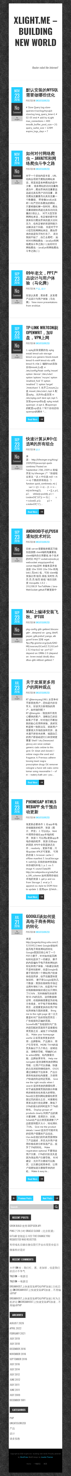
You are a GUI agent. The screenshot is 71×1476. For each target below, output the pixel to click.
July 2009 (15, 1395)
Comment (17, 112)
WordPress (24, 1457)
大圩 (12, 1267)
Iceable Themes (47, 1457)
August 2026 (17, 1323)
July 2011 (14, 1384)
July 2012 (15, 1374)
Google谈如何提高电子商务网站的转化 (40, 921)
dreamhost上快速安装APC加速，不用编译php (35, 1291)
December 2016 (18, 1349)
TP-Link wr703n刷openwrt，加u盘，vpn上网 (42, 332)
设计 (43, 288)
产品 (38, 288)
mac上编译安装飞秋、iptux (42, 613)
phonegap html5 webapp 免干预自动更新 (41, 806)
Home (29, 1464)
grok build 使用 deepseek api (25, 1225)
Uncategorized (43, 100)
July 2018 (15, 1343)
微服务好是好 (17, 1249)
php (12, 1418)
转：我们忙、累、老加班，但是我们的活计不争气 (35, 1269)
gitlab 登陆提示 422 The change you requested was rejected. (30, 1237)
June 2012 (15, 1379)
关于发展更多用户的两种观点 (40, 684)
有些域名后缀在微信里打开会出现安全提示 (34, 1244)
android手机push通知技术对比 (42, 533)
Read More (32, 419)
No (16, 108)
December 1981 (17, 1400)
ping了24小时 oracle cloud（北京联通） (33, 1231)
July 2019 (15, 1338)
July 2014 (15, 1369)
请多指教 (15, 1438)
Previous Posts (25, 1198)
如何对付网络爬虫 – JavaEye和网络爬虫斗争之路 (41, 158)
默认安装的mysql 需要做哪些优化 (42, 92)
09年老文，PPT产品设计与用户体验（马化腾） (42, 278)
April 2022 (15, 1328)
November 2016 (18, 1354)
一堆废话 (23, 1276)
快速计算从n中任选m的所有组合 (41, 440)
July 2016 (15, 1364)
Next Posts (47, 1198)
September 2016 (18, 1359)
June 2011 (15, 1390)
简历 (45, 1464)
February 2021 (17, 1333)
